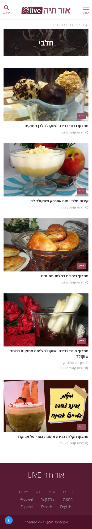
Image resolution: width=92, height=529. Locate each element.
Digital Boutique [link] (55, 522)
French (46, 506)
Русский (26, 499)
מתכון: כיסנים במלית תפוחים (64, 276)
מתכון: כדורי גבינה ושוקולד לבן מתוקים (56, 125)
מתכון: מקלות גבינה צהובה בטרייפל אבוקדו (53, 436)
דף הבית (82, 24)
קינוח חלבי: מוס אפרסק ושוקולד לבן (58, 201)
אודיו (52, 491)
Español (27, 506)
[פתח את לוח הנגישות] (9, 520)
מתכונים (67, 24)
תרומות (68, 499)
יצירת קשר (48, 499)
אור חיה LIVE (46, 475)
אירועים (23, 491)
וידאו (38, 491)
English (65, 506)
